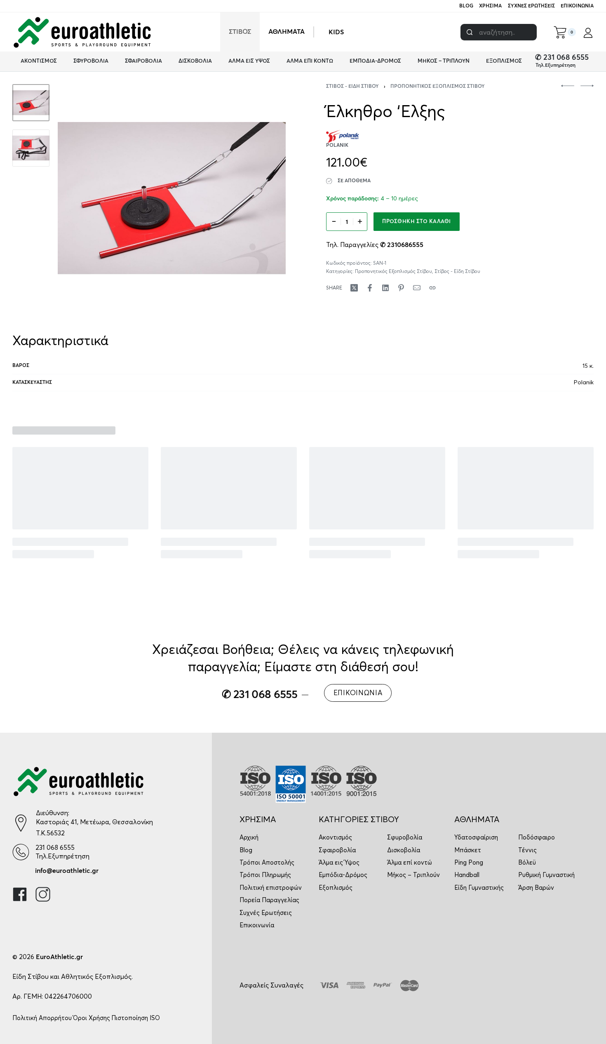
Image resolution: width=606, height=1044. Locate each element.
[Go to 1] (30, 102)
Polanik (584, 382)
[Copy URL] (432, 288)
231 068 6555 (55, 847)
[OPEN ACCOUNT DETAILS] (588, 32)
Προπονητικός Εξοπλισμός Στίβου (437, 86)
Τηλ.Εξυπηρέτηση (555, 65)
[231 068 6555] (20, 852)
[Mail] (416, 288)
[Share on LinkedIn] (385, 288)
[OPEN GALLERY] (172, 198)
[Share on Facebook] (369, 288)
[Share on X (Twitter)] (354, 288)
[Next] (263, 198)
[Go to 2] (30, 148)
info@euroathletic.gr (67, 871)
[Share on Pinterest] (401, 288)
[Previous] (80, 198)
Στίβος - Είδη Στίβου (352, 86)
